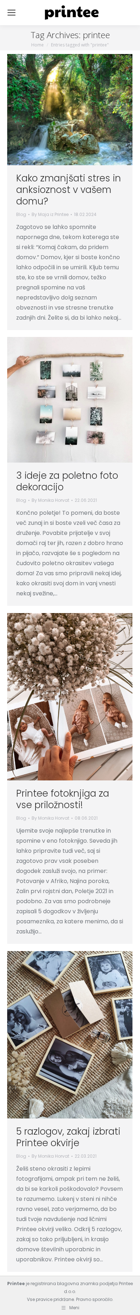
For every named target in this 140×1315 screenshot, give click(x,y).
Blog (21, 214)
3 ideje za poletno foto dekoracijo (67, 481)
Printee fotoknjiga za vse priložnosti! (62, 799)
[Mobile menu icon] (11, 12)
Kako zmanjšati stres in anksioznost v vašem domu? (68, 190)
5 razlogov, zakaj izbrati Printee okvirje (68, 1137)
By (50, 214)
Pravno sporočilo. (94, 1299)
